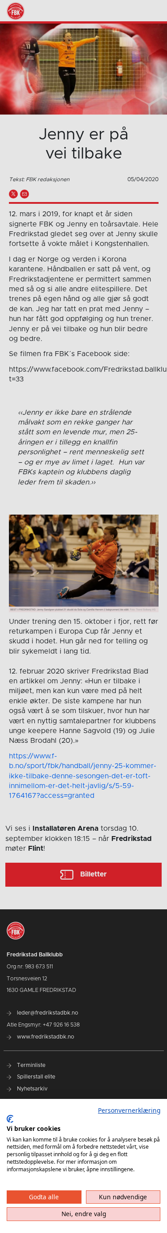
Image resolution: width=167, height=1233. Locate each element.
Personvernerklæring (129, 1110)
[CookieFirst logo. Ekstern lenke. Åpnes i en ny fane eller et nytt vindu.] (10, 1119)
